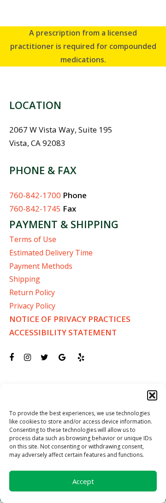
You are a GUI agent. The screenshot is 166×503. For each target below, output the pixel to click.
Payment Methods (40, 266)
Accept (83, 481)
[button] (152, 395)
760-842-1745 (35, 208)
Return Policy (32, 292)
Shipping (24, 279)
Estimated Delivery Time (51, 253)
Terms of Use (32, 239)
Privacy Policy (32, 306)
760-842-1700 (35, 195)
